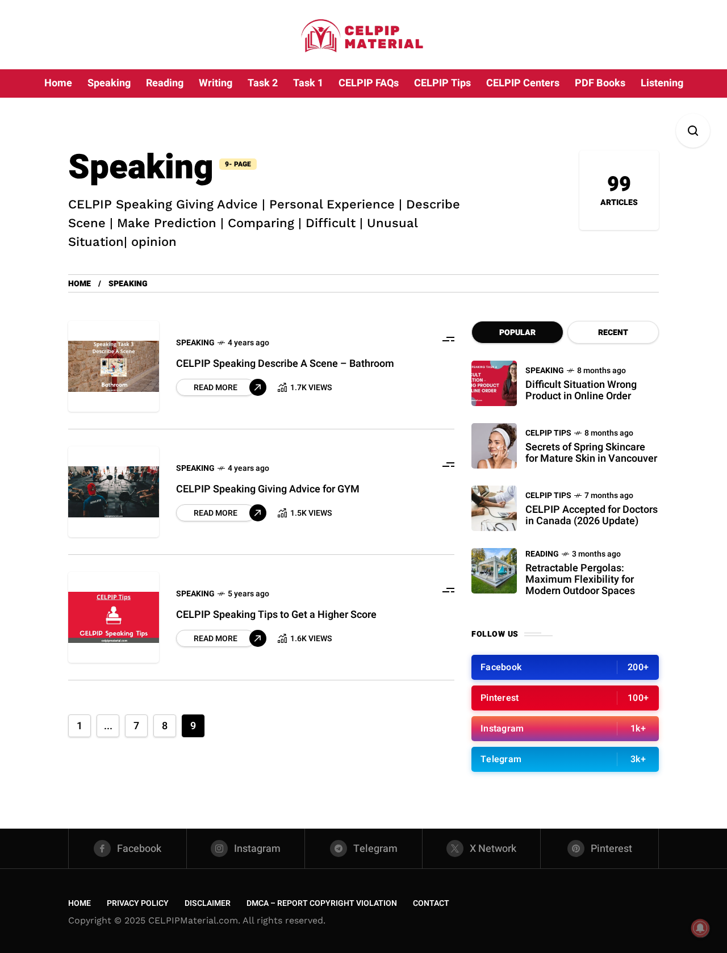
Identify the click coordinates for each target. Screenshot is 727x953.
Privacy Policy (138, 903)
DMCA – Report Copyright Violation (321, 903)
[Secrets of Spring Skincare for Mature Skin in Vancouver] (494, 446)
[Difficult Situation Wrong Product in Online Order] (494, 383)
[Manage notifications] (700, 928)
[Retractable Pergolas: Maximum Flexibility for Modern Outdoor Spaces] (494, 570)
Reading (542, 554)
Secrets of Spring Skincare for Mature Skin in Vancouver (591, 453)
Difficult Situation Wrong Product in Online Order (581, 390)
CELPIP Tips (548, 433)
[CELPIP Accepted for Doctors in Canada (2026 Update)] (494, 508)
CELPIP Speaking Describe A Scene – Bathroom (285, 363)
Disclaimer (208, 903)
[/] (565, 667)
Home (79, 284)
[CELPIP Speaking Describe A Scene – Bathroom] (113, 366)
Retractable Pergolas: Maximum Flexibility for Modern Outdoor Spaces (580, 580)
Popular (517, 332)
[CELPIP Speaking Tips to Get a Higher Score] (113, 617)
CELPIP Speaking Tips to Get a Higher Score (276, 614)
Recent (613, 332)
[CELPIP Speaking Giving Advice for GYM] (113, 491)
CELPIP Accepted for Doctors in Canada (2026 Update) (591, 515)
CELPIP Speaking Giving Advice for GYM (268, 489)
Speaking (195, 343)
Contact (431, 903)
